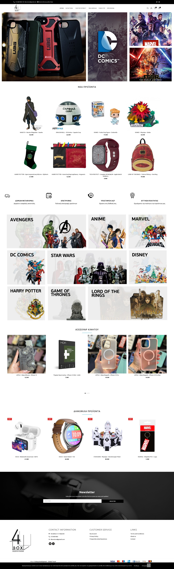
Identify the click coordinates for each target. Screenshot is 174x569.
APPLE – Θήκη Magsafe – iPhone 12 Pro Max (147, 375)
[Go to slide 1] (85, 393)
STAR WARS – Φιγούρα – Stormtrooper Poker (107, 457)
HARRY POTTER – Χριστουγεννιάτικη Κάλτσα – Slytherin (31, 174)
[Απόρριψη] (149, 565)
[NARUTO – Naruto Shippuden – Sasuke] (31, 113)
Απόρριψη (144, 565)
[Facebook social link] (157, 2)
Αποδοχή (136, 565)
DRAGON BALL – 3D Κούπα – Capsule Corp (68, 132)
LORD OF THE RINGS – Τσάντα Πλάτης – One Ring (142, 174)
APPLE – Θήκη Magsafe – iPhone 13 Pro (107, 375)
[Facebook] (50, 543)
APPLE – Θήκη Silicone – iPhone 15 (26, 375)
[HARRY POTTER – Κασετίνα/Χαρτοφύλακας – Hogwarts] (68, 155)
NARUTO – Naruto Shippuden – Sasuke (31, 132)
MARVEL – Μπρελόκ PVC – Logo (147, 457)
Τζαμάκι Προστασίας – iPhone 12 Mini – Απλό (66, 375)
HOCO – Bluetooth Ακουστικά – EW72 (26, 457)
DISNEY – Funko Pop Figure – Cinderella (105, 132)
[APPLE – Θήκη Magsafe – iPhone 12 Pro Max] (147, 354)
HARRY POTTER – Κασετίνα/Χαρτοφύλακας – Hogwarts (68, 174)
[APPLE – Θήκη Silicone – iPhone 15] (26, 354)
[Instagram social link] (159, 2)
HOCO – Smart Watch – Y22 (67, 457)
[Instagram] (53, 543)
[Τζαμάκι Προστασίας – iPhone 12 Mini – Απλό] (67, 354)
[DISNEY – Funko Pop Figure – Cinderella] (105, 113)
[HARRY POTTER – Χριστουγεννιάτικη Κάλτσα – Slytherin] (31, 155)
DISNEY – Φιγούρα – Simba (143, 132)
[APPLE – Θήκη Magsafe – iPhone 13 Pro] (107, 354)
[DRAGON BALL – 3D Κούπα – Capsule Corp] (68, 113)
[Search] (148, 8)
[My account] (151, 8)
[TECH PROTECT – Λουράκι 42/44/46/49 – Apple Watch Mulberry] (105, 155)
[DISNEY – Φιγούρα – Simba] (142, 113)
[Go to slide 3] (88, 393)
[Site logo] (17, 8)
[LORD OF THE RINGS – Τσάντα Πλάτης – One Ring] (142, 155)
